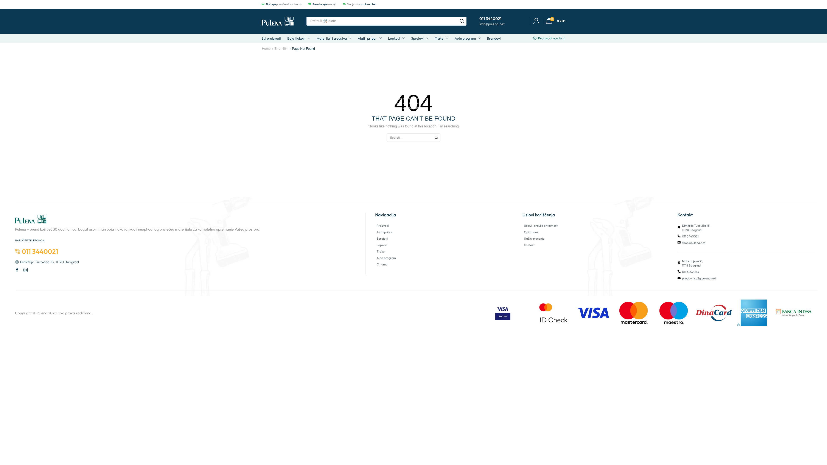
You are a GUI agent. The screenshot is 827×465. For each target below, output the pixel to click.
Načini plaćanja (534, 238)
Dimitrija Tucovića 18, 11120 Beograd (696, 228)
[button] (555, 21)
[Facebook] (17, 270)
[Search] (462, 21)
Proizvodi (383, 226)
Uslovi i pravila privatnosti (541, 226)
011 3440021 (690, 236)
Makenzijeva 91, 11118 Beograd (692, 263)
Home (266, 48)
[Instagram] (25, 270)
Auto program (386, 258)
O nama (382, 264)
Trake (381, 251)
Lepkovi (382, 245)
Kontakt (529, 245)
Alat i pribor (385, 232)
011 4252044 (690, 272)
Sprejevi (382, 238)
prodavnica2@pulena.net (699, 278)
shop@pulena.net (693, 243)
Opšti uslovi (531, 232)
